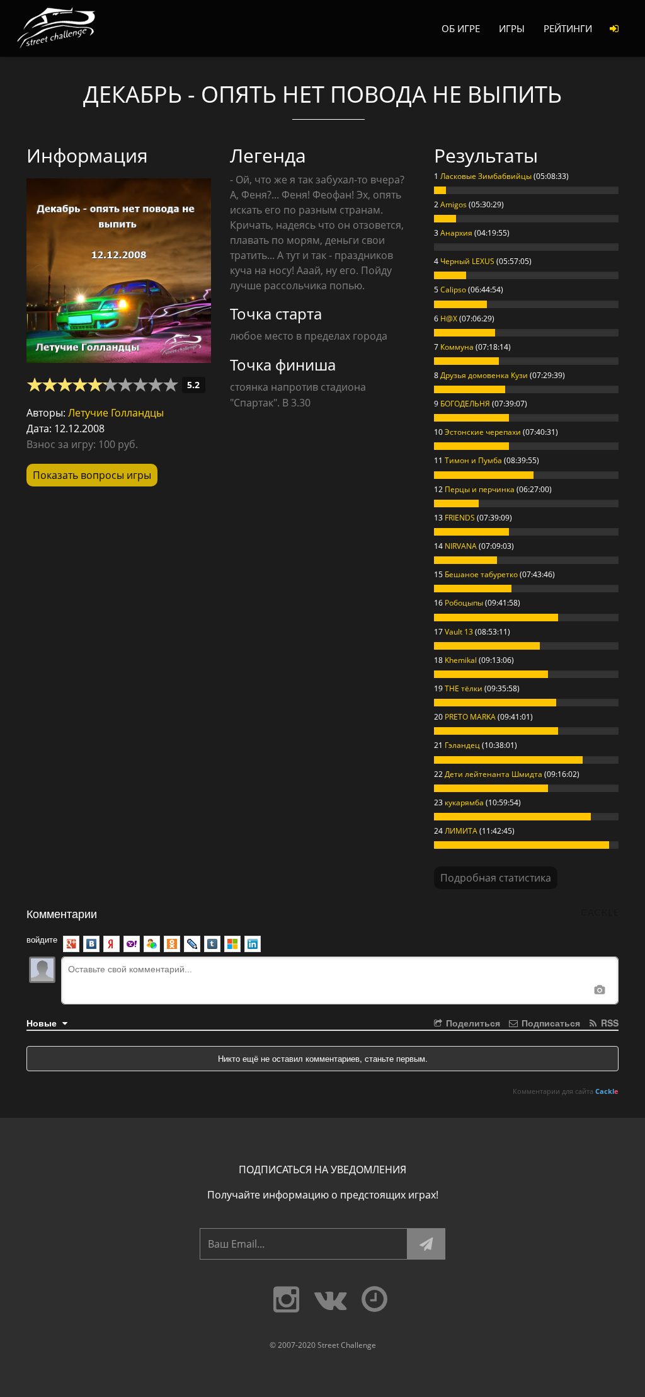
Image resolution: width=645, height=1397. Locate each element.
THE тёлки (463, 688)
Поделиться (471, 1022)
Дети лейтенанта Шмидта (493, 774)
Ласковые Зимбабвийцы (486, 176)
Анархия (456, 232)
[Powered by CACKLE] (600, 913)
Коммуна (457, 347)
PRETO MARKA (470, 716)
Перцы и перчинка (480, 489)
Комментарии (61, 913)
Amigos (453, 204)
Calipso (453, 289)
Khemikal (461, 660)
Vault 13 (459, 631)
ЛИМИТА (461, 830)
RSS (608, 1022)
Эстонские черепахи (483, 432)
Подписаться (549, 1022)
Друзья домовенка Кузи (484, 375)
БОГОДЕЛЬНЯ (465, 403)
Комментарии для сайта (566, 1091)
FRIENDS (460, 517)
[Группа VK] (330, 1300)
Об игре (461, 28)
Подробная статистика (495, 878)
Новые (42, 1022)
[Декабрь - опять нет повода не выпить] (118, 266)
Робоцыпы (464, 602)
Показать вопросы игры (92, 475)
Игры (512, 28)
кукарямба (464, 802)
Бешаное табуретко (481, 574)
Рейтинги (568, 28)
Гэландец (462, 745)
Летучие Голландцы (116, 413)
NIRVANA (461, 546)
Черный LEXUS (467, 261)
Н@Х (448, 318)
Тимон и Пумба (473, 460)
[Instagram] (286, 1300)
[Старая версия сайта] (374, 1300)
